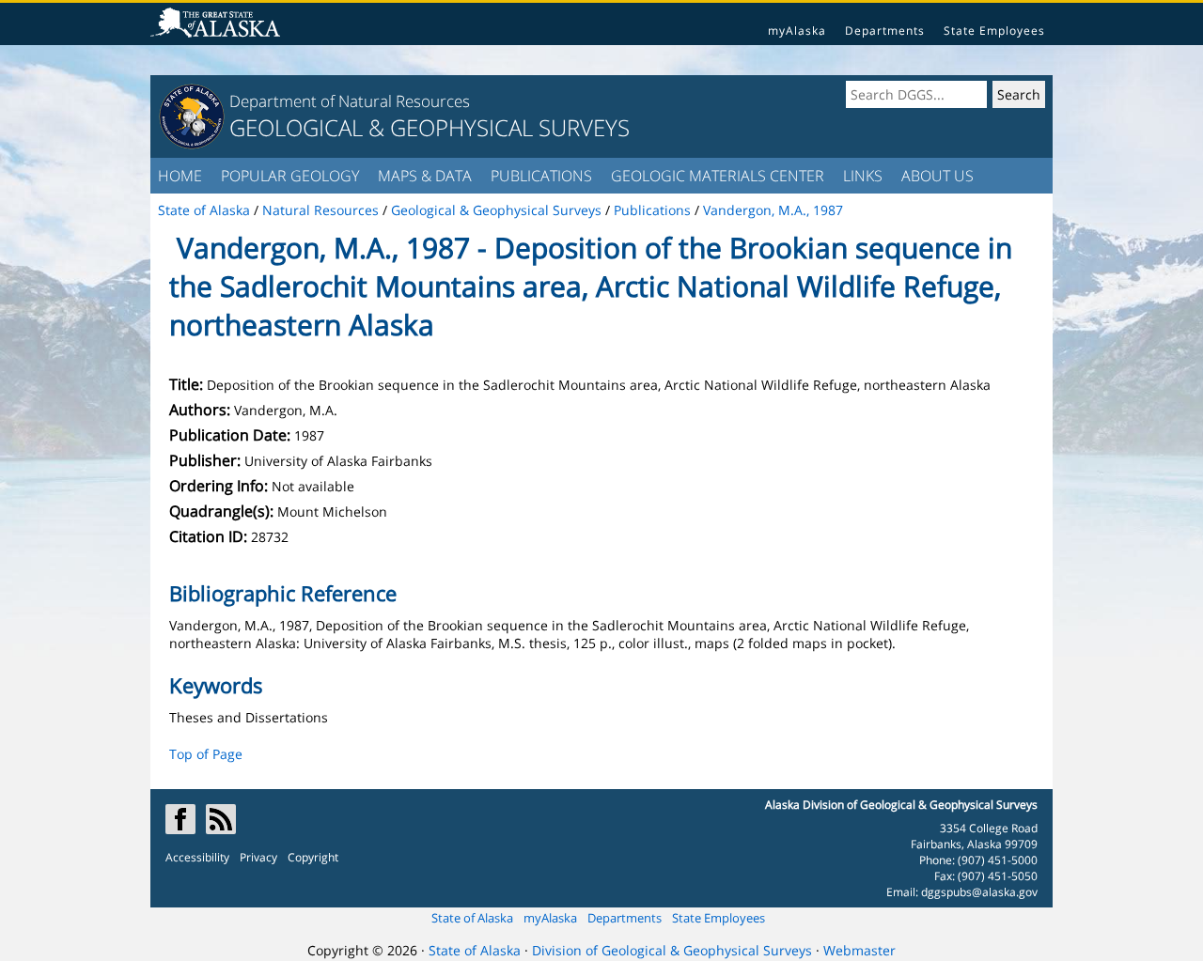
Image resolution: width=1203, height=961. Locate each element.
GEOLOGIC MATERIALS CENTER (717, 175)
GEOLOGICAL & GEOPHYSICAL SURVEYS (429, 127)
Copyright (313, 857)
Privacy (258, 857)
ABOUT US (937, 175)
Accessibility (197, 857)
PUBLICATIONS (541, 175)
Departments (885, 31)
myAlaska (797, 31)
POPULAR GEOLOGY (290, 175)
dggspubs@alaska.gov (979, 892)
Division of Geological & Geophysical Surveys (672, 950)
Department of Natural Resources (349, 101)
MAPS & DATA (425, 175)
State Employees (994, 31)
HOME (180, 175)
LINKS (863, 175)
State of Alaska (472, 917)
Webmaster (859, 950)
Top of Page (205, 754)
